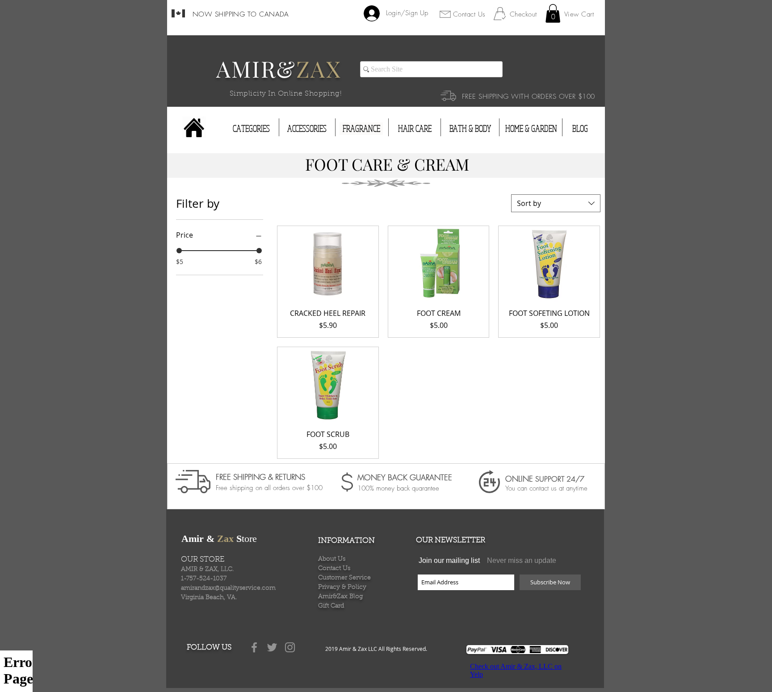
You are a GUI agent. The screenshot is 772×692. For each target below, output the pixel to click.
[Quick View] (327, 264)
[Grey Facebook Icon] (254, 647)
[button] (553, 13)
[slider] (179, 250)
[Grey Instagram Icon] (290, 647)
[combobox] (555, 203)
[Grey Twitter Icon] (272, 647)
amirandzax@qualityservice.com (228, 588)
